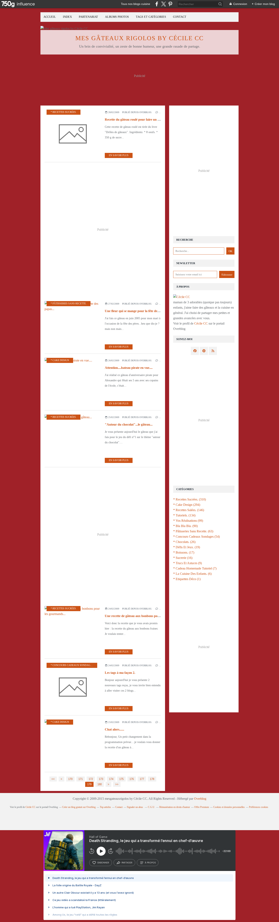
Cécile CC (201, 323)
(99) (188, 520)
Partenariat (88, 16)
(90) (185, 526)
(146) (188, 510)
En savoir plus (118, 155)
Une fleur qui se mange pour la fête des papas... (137, 311)
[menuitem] (49, 17)
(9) (187, 563)
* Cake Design (60, 360)
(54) (196, 536)
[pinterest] (170, 4)
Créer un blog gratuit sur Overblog (79, 807)
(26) (184, 542)
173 (101, 779)
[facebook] (156, 4)
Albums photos (117, 16)
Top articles (105, 807)
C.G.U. (151, 807)
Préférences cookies (258, 807)
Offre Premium (201, 807)
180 (99, 784)
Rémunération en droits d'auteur (174, 807)
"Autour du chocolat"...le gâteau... (129, 424)
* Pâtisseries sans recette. (68, 303)
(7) (195, 568)
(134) (184, 515)
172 (91, 779)
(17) (183, 552)
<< (53, 779)
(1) (187, 579)
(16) (182, 557)
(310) (189, 499)
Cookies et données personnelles (229, 807)
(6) (192, 573)
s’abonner (103, 862)
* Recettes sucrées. (63, 112)
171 (80, 779)
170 (70, 779)
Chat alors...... (114, 729)
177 (142, 779)
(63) (193, 531)
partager (127, 862)
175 (121, 779)
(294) (186, 504)
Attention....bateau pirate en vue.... (129, 367)
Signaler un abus (135, 807)
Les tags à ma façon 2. (120, 672)
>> (116, 784)
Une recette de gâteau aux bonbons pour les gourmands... (144, 616)
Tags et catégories (151, 16)
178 (152, 779)
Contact (179, 16)
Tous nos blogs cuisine (135, 4)
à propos (150, 862)
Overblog (200, 798)
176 (131, 779)
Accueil (50, 16)
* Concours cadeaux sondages (72, 665)
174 (111, 779)
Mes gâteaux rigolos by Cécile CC (139, 38)
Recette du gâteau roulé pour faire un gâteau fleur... (140, 119)
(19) (186, 547)
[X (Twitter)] (163, 4)
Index (67, 16)
